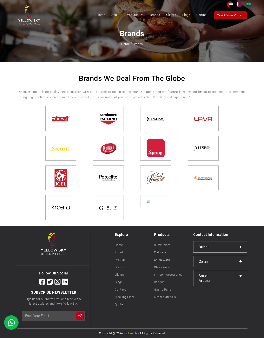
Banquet (160, 282)
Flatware (160, 252)
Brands (138, 44)
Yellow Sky (131, 333)
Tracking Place (125, 297)
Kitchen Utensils (165, 297)
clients (119, 274)
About (119, 252)
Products (133, 15)
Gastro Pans (162, 289)
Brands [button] (155, 15)
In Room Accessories (168, 274)
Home (101, 15)
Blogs (119, 282)
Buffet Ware (162, 245)
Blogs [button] (186, 15)
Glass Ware (162, 267)
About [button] (115, 15)
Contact (202, 15)
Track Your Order (230, 15)
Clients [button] (171, 15)
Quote (119, 304)
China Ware (162, 259)
